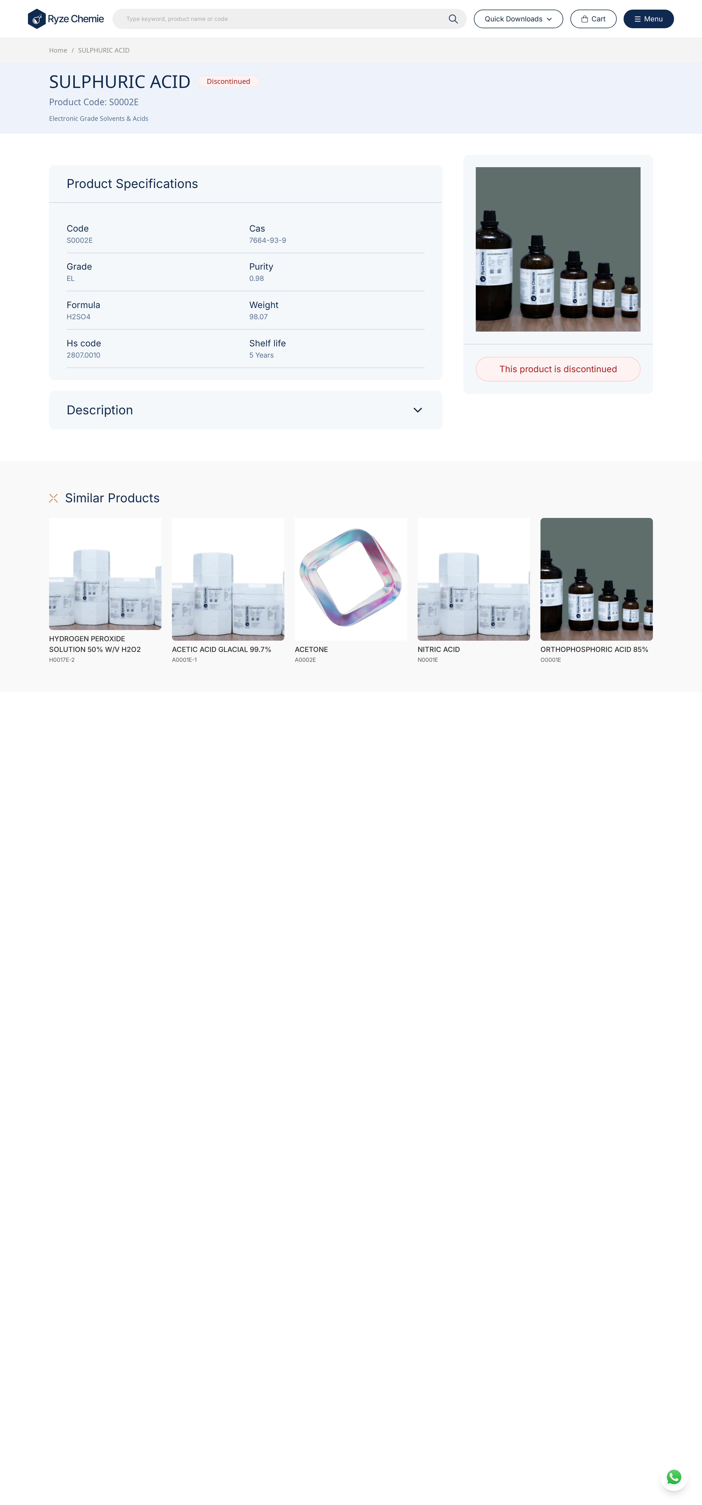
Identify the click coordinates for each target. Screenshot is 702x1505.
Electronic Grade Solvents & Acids (98, 118)
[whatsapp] (674, 1477)
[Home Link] (66, 19)
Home (58, 50)
